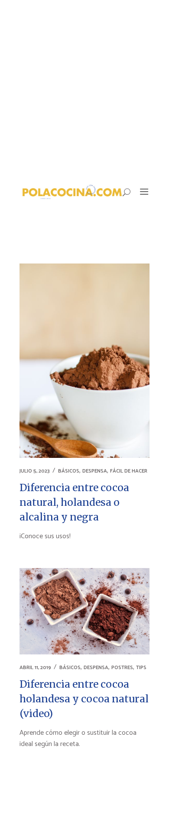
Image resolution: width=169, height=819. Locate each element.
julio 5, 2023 (35, 471)
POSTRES (122, 667)
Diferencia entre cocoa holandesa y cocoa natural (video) (84, 699)
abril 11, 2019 (35, 667)
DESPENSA (94, 471)
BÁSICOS (68, 471)
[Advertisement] (84, 88)
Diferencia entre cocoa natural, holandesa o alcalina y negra (74, 502)
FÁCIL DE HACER (128, 471)
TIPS (141, 667)
